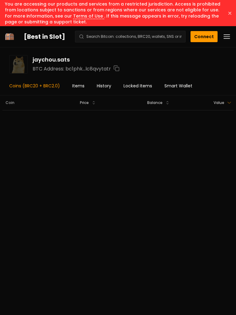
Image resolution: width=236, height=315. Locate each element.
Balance (155, 102)
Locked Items (138, 86)
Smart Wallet (178, 86)
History (104, 86)
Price (84, 102)
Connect (204, 37)
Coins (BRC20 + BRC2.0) (34, 86)
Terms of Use (88, 16)
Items (78, 86)
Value (219, 102)
